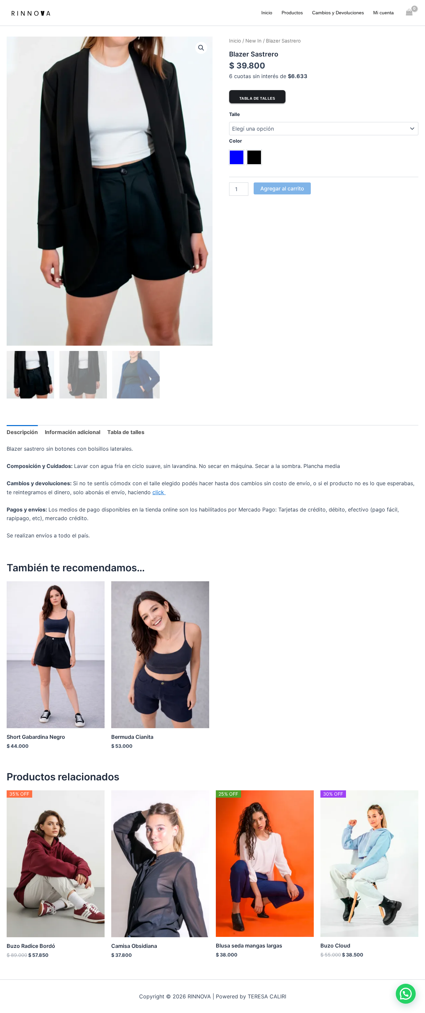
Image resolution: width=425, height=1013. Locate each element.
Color (235, 141)
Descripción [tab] (22, 432)
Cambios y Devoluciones (338, 12)
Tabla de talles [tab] (125, 432)
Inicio (266, 12)
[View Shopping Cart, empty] (409, 13)
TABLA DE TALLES (257, 98)
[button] (201, 48)
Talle (234, 114)
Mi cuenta (383, 12)
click (159, 492)
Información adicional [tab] (72, 432)
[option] (236, 157)
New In (253, 41)
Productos (292, 12)
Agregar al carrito (282, 188)
